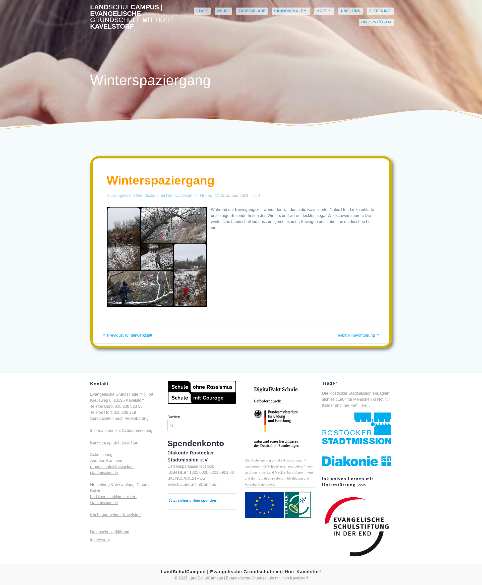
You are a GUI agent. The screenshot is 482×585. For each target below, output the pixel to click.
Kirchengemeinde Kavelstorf (115, 515)
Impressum (100, 540)
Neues (223, 10)
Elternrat (380, 10)
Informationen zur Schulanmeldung (121, 430)
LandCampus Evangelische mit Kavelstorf (132, 17)
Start (202, 10)
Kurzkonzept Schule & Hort (114, 442)
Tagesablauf (252, 10)
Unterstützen (376, 22)
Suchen (173, 417)
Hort (322, 10)
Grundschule (288, 10)
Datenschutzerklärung (109, 532)
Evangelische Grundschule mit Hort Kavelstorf (151, 195)
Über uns (350, 10)
